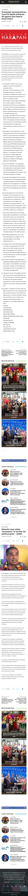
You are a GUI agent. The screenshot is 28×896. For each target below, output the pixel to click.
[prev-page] (3, 450)
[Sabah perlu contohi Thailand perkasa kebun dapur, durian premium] (14, 405)
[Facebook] (3, 886)
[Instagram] (7, 886)
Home (3, 7)
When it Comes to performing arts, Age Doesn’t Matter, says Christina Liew (14, 387)
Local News (7, 7)
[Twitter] (24, 886)
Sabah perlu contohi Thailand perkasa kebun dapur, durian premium (14, 415)
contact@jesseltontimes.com (17, 882)
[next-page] (5, 450)
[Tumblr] (20, 886)
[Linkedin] (11, 886)
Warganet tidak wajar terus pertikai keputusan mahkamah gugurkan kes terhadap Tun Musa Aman (18, 511)
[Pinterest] (16, 886)
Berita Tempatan (14, 411)
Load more (13, 517)
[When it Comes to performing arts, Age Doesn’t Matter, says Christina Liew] (14, 377)
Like (24, 460)
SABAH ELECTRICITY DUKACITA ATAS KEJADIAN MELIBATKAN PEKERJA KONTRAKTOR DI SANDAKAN (18, 502)
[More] (22, 25)
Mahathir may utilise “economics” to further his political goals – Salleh (21, 352)
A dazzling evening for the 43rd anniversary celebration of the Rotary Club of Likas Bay (14, 443)
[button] (2, 2)
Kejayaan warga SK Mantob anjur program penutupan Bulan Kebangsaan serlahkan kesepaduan (7, 353)
